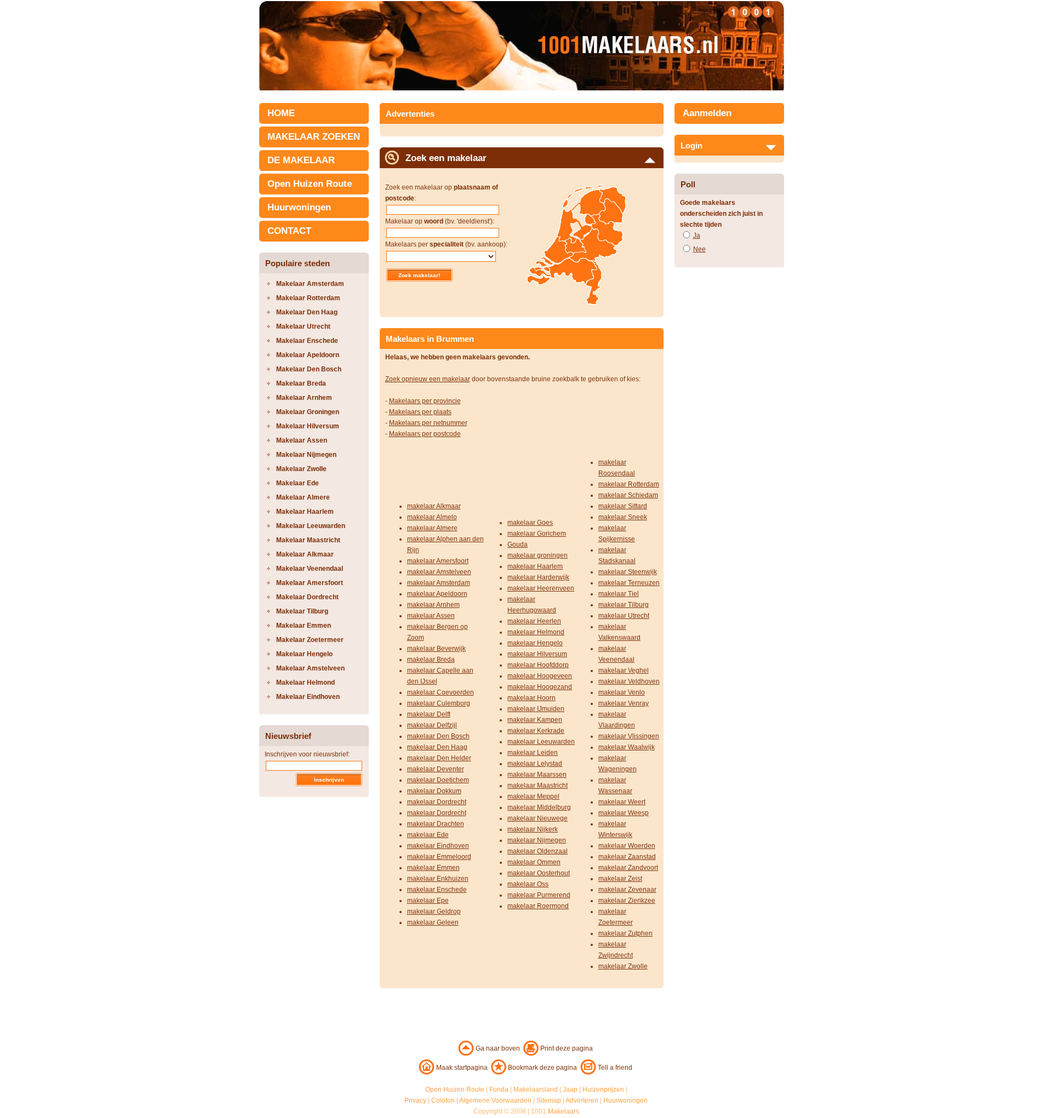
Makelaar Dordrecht (307, 597)
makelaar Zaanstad (627, 857)
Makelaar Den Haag (307, 312)
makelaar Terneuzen (629, 583)
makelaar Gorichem (536, 533)
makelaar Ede (428, 835)
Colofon (443, 1100)
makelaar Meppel (533, 796)
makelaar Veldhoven (629, 681)
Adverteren (581, 1100)
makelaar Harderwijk (538, 577)
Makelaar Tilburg (302, 611)
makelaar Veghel (623, 670)
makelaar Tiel (618, 594)
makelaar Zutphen (625, 933)
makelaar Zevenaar (627, 889)
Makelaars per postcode (425, 434)
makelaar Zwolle (623, 966)
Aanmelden (707, 113)
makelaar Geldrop (434, 911)
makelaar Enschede (437, 889)
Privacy (415, 1100)
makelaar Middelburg (539, 807)
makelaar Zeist (620, 878)
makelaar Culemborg (438, 703)
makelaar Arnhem (433, 605)
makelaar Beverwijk (436, 648)
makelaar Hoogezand (539, 687)
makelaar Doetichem (438, 780)
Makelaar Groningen (307, 412)
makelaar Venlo (621, 692)
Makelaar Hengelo (304, 654)
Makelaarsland (535, 1089)
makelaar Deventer (435, 769)
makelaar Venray (623, 703)
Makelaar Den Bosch (308, 369)
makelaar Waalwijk (626, 747)
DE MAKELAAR (301, 160)
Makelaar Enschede (307, 341)
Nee (699, 249)
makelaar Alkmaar (434, 506)
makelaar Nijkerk (532, 829)
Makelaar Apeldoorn (307, 355)
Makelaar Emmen (303, 625)
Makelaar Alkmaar (305, 554)
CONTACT (289, 231)
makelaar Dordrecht (436, 802)
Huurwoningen (299, 207)
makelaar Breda (431, 659)
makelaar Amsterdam (438, 583)
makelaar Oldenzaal (537, 851)
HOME (281, 113)
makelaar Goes (530, 522)
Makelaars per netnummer (428, 423)
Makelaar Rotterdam (308, 298)
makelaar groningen (537, 555)
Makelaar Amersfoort (309, 583)
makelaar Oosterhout (538, 873)
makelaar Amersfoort (437, 561)
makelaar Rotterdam (628, 484)
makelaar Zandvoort (628, 868)
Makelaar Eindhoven (308, 697)
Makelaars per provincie (425, 401)
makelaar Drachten (435, 824)
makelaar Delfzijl (432, 725)
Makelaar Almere (303, 497)
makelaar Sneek (622, 517)
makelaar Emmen (433, 868)
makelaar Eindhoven (438, 846)
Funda (498, 1089)
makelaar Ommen (534, 862)
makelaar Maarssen (537, 774)
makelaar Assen (431, 616)
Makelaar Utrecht (303, 326)
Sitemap (548, 1100)
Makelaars (563, 1111)
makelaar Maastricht (537, 785)
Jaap (570, 1089)
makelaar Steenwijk (627, 572)
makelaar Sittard (622, 506)
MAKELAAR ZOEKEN (313, 136)
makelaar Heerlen (534, 621)
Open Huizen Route (309, 184)
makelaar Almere (432, 528)
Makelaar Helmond (305, 682)
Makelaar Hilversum (307, 426)
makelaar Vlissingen (628, 736)
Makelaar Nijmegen (306, 454)
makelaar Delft (428, 714)
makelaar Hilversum (537, 654)
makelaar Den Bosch (438, 736)
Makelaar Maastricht (308, 540)
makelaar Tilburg (623, 605)
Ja (696, 235)
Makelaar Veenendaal (309, 568)
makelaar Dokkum (434, 791)
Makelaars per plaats (420, 412)
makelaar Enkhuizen (437, 878)
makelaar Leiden (532, 752)
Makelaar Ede (297, 483)
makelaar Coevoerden (440, 692)
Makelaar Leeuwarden (310, 526)
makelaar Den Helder (439, 758)
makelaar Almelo (432, 517)
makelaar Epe (428, 900)
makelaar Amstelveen (439, 572)
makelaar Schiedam (628, 495)
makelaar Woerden (626, 846)
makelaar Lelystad (534, 763)
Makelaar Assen (301, 440)
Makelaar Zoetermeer (310, 640)
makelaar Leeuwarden (541, 742)
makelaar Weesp (623, 813)
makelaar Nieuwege (537, 818)
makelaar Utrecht (623, 616)
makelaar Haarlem (535, 566)
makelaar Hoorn (531, 698)
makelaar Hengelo (535, 643)
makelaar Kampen (534, 720)
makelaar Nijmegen (536, 840)
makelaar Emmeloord (439, 857)
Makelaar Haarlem (305, 511)
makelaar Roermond (538, 906)
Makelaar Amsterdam (310, 284)
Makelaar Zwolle (301, 469)
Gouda (517, 544)
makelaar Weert (621, 802)
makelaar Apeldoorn (437, 594)
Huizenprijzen (603, 1089)
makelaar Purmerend (538, 895)
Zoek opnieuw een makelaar (427, 379)
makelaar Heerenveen (540, 588)
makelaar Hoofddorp (538, 665)
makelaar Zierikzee (626, 900)
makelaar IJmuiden (535, 709)
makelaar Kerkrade (535, 731)
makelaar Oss (527, 884)
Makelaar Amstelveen (310, 668)
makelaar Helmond (535, 632)
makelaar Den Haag (437, 747)
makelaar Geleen (433, 922)
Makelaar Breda (301, 383)
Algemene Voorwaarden (495, 1100)
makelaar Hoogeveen (539, 676)
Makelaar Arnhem (304, 398)
